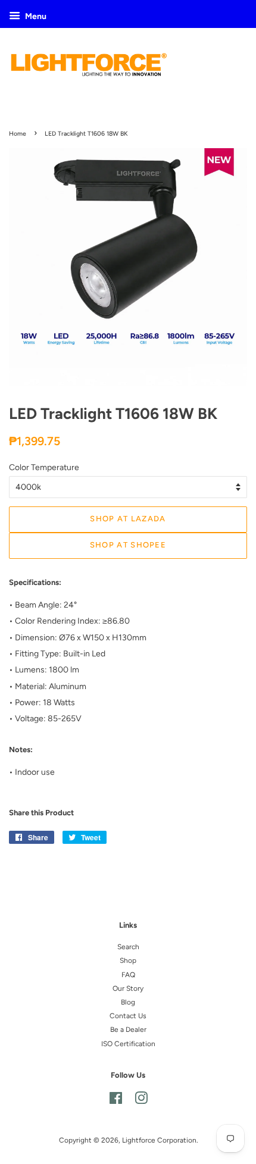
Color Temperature (44, 467)
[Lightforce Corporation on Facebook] (116, 1101)
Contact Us (128, 1016)
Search (128, 947)
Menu (34, 16)
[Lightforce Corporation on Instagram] (141, 1101)
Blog (128, 1002)
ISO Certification (128, 1044)
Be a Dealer (128, 1029)
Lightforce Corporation (159, 1140)
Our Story (128, 988)
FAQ (128, 975)
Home (17, 133)
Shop (128, 960)
